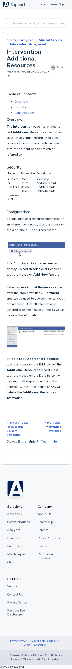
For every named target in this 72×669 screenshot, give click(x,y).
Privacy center (18, 641)
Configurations (25, 113)
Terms (26, 645)
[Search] (6, 23)
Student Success (50, 40)
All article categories (20, 40)
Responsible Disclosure (44, 641)
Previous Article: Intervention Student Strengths (17, 429)
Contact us (40, 645)
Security (21, 107)
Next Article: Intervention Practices (52, 427)
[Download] (28, 341)
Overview (21, 101)
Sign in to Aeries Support (54, 4)
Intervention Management (28, 44)
